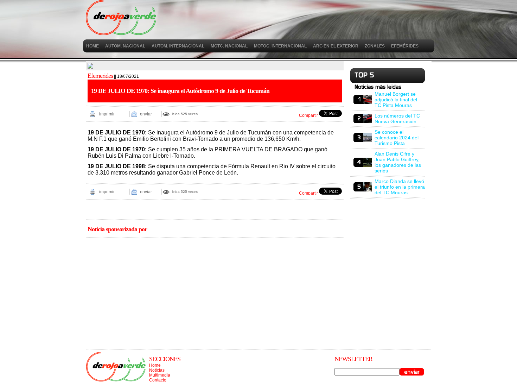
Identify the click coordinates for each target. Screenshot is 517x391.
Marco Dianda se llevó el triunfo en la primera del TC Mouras (400, 186)
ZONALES (375, 46)
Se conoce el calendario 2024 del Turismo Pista (397, 137)
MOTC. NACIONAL (229, 46)
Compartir (308, 115)
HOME (92, 46)
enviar (146, 114)
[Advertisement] (215, 291)
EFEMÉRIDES (405, 46)
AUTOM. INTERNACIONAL (178, 46)
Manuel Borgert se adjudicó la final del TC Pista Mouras (396, 99)
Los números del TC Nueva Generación (397, 118)
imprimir (107, 114)
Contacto (157, 380)
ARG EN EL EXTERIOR (335, 46)
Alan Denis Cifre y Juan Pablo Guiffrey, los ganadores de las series (398, 162)
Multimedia (159, 375)
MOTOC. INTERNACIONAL (280, 46)
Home (155, 365)
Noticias (157, 370)
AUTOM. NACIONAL (125, 46)
